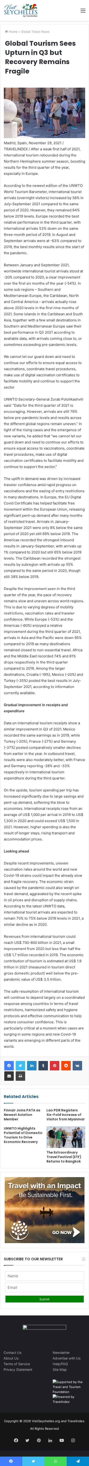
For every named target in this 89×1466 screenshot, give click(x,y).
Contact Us (12, 1353)
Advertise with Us (66, 1358)
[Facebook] (9, 1065)
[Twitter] (20, 1065)
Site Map (60, 1370)
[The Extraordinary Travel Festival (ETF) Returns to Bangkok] (66, 1137)
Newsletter (61, 1353)
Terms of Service (17, 1364)
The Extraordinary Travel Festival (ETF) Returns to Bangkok (64, 1157)
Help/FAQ (60, 1364)
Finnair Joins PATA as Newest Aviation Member (22, 1115)
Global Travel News (35, 31)
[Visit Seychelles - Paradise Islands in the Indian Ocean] (21, 10)
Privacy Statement (18, 1370)
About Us (11, 1358)
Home (13, 31)
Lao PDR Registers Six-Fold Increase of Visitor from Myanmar (66, 1115)
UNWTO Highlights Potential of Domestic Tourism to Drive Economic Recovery (23, 1135)
